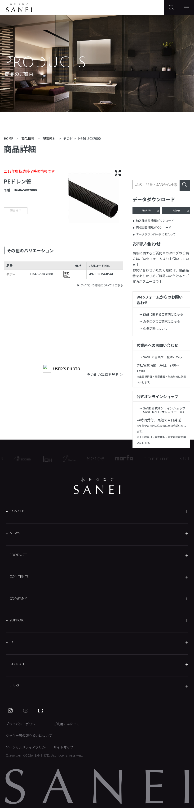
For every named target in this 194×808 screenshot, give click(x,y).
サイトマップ (63, 747)
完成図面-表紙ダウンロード (153, 227)
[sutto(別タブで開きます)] (184, 458)
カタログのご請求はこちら (161, 321)
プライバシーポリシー (22, 723)
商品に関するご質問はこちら (163, 314)
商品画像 (176, 210)
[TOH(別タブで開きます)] (42, 459)
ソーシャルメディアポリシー (27, 747)
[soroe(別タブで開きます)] (91, 458)
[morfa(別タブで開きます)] (120, 458)
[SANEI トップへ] (97, 485)
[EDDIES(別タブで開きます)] (17, 458)
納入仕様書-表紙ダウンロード (155, 220)
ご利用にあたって (66, 723)
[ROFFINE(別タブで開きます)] (152, 458)
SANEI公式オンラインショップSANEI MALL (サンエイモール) (164, 410)
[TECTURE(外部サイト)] (40, 710)
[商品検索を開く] (171, 7)
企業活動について (155, 328)
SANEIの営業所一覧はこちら (162, 357)
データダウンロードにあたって (156, 234)
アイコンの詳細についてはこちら (102, 285)
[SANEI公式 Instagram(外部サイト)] (10, 710)
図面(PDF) (146, 210)
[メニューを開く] (186, 7)
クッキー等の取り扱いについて (29, 735)
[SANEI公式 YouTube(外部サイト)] (25, 710)
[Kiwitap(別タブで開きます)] (65, 458)
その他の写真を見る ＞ (105, 374)
